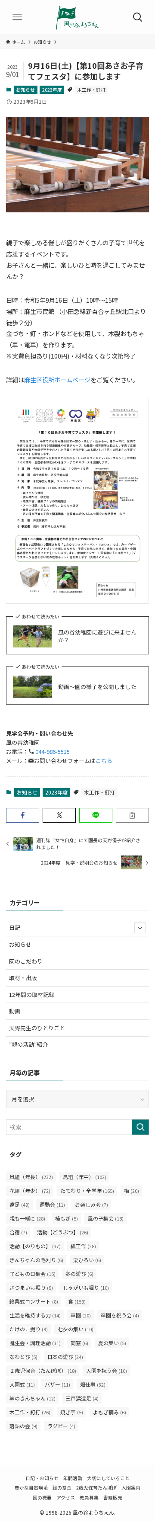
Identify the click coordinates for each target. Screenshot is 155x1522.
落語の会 (23, 1425)
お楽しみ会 (91, 1204)
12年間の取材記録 (31, 994)
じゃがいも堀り (86, 1287)
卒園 (81, 1315)
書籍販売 (112, 1497)
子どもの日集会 (32, 1273)
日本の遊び (65, 1356)
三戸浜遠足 (82, 1398)
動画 (14, 1011)
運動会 (52, 1204)
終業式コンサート (33, 1301)
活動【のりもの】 (35, 1246)
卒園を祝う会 (120, 1315)
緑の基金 (62, 1487)
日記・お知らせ (42, 1477)
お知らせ (25, 89)
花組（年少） (29, 1190)
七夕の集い (75, 1329)
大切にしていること (108, 1477)
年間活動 (72, 1477)
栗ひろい (87, 1259)
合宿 (18, 1232)
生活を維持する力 (35, 1315)
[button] (22, 815)
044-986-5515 (52, 751)
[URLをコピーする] (132, 815)
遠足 (19, 1204)
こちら (104, 760)
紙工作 (83, 1246)
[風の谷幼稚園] (77, 17)
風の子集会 (106, 1218)
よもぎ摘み (109, 1412)
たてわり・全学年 (87, 1190)
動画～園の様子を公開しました (97, 687)
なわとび (23, 1356)
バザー (57, 1384)
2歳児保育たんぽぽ (96, 1487)
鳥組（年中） (84, 1176)
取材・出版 (23, 978)
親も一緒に (27, 1218)
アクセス (65, 1497)
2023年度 (52, 89)
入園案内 (130, 1487)
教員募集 (89, 1497)
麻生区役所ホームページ (57, 379)
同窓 (79, 1342)
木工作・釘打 (91, 89)
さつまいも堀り (31, 1287)
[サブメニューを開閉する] (140, 927)
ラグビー (61, 1425)
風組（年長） (31, 1176)
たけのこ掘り (28, 1329)
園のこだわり (26, 961)
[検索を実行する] (140, 1127)
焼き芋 (71, 1412)
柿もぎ (66, 1218)
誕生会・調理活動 (35, 1342)
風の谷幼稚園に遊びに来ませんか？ (97, 636)
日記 (14, 927)
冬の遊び (79, 1273)
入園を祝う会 (106, 1370)
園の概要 (42, 1497)
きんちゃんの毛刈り (36, 1259)
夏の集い (112, 1342)
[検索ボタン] (138, 17)
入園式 (22, 1384)
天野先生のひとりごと (37, 1028)
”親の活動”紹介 (28, 1044)
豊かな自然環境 (31, 1487)
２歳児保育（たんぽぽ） (42, 1370)
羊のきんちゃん (32, 1398)
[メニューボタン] (17, 17)
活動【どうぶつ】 (62, 1232)
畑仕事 (92, 1384)
